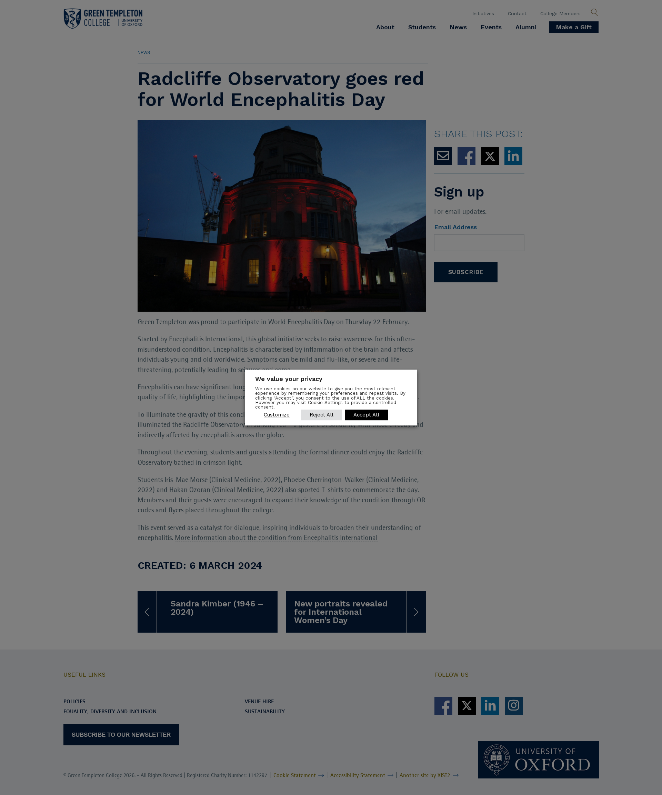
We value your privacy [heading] (288, 378)
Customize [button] (277, 415)
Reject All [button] (321, 415)
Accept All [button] (366, 415)
